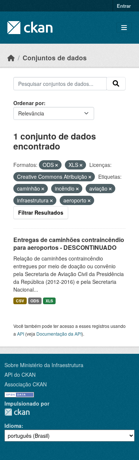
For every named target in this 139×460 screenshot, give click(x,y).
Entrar (124, 5)
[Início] (11, 57)
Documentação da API (59, 333)
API (20, 333)
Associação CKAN (25, 384)
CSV (20, 300)
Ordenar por (28, 103)
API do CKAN (20, 374)
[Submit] (116, 83)
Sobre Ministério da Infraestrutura (43, 365)
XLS (49, 300)
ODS (34, 300)
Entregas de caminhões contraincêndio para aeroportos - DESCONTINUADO (68, 243)
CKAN (17, 412)
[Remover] (56, 165)
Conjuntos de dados (55, 57)
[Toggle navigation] (124, 27)
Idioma (12, 425)
